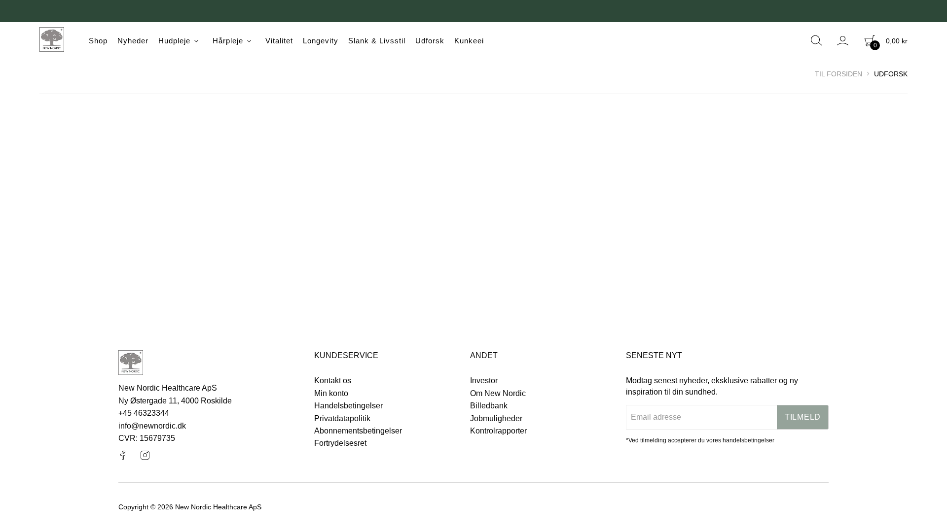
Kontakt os (332, 380)
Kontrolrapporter (498, 431)
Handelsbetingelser (348, 405)
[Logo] (51, 41)
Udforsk (429, 40)
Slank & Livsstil (376, 40)
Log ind (843, 40)
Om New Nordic (498, 393)
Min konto (331, 393)
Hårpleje (228, 40)
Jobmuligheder (496, 418)
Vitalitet (279, 40)
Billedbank (489, 405)
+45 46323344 (143, 413)
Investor (484, 380)
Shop (98, 40)
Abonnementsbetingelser (358, 431)
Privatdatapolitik (342, 418)
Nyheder (132, 40)
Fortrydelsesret (340, 443)
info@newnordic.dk (152, 426)
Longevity (320, 40)
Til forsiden (838, 74)
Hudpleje (174, 40)
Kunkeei (469, 40)
